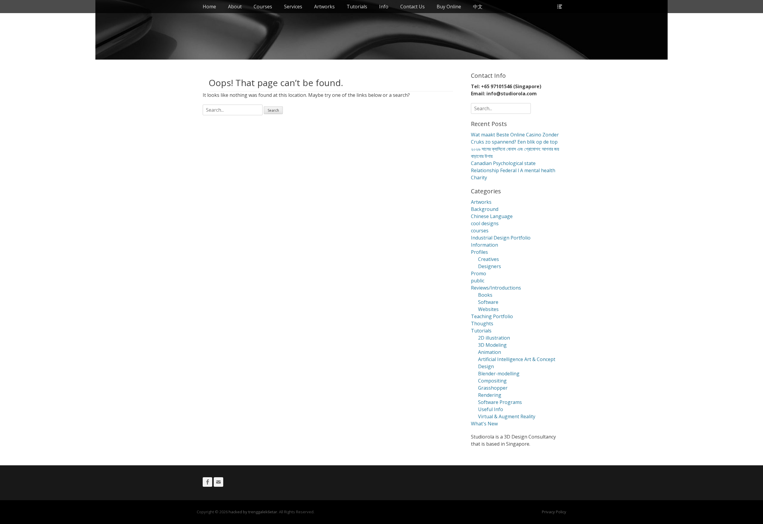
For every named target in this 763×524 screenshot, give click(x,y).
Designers (489, 266)
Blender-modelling (498, 373)
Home (209, 6)
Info (383, 6)
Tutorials (357, 6)
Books (485, 295)
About (235, 6)
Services (293, 6)
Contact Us (412, 6)
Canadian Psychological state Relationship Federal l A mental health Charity (513, 170)
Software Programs (500, 402)
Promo (478, 273)
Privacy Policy (554, 511)
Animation (489, 352)
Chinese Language (492, 216)
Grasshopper (493, 388)
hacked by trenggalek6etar (253, 511)
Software (488, 302)
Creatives (488, 259)
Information (484, 245)
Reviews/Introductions (496, 287)
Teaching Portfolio (492, 316)
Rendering (489, 395)
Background (484, 209)
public (477, 280)
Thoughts (482, 323)
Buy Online (449, 6)
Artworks (324, 6)
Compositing (492, 380)
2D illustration (494, 338)
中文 (478, 6)
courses (479, 230)
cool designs (485, 223)
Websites (488, 309)
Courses (263, 6)
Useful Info (490, 409)
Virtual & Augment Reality (506, 416)
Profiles (479, 252)
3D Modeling (492, 345)
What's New (484, 423)
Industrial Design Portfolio (501, 237)
